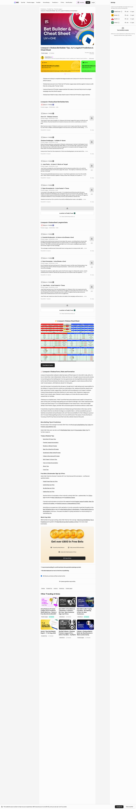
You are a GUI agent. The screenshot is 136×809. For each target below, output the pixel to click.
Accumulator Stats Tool (81, 430)
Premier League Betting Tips (48, 426)
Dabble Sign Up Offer (48, 491)
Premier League (58, 9)
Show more (91, 58)
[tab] (66, 74)
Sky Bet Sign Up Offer (49, 488)
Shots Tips (46, 466)
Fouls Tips (46, 469)
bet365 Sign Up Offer (48, 485)
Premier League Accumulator (51, 442)
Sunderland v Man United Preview (51, 452)
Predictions (43, 9)
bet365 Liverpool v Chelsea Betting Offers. (68, 503)
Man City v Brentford (48, 449)
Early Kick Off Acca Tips (49, 439)
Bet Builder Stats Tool (67, 430)
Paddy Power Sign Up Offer (50, 481)
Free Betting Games (69, 497)
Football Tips (50, 9)
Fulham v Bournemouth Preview (51, 456)
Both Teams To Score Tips (50, 459)
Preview (56, 449)
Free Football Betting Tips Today (82, 424)
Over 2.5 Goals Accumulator (50, 463)
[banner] (60, 66)
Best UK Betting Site (48, 509)
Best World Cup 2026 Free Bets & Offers (67, 522)
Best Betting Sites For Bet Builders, (70, 509)
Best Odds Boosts (57, 497)
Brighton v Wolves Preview (50, 446)
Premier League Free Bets (81, 501)
